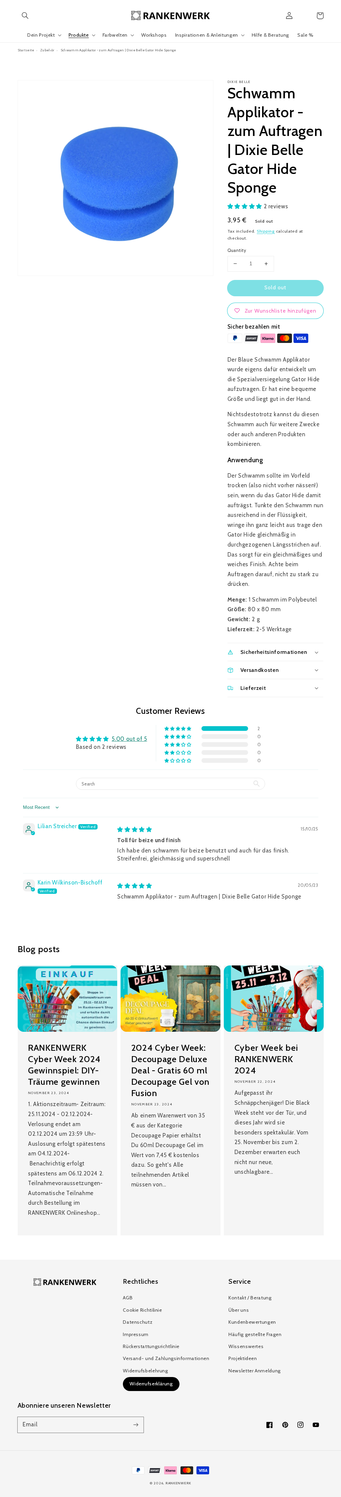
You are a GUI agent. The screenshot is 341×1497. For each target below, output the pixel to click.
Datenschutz (138, 1322)
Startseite (26, 50)
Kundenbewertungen (252, 1322)
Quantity (236, 250)
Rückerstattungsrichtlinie (151, 1346)
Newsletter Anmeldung (254, 1371)
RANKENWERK (178, 1483)
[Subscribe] (135, 1424)
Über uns (238, 1310)
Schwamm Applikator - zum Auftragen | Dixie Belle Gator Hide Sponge (118, 50)
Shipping (266, 231)
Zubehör (47, 50)
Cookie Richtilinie (142, 1310)
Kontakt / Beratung (249, 1298)
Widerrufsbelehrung (145, 1371)
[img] (134, 829)
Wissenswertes (245, 1346)
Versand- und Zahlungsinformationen (166, 1358)
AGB (128, 1298)
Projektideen (242, 1358)
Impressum (136, 1334)
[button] (25, 15)
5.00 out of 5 (129, 739)
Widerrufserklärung (151, 1384)
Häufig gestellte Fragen (255, 1334)
